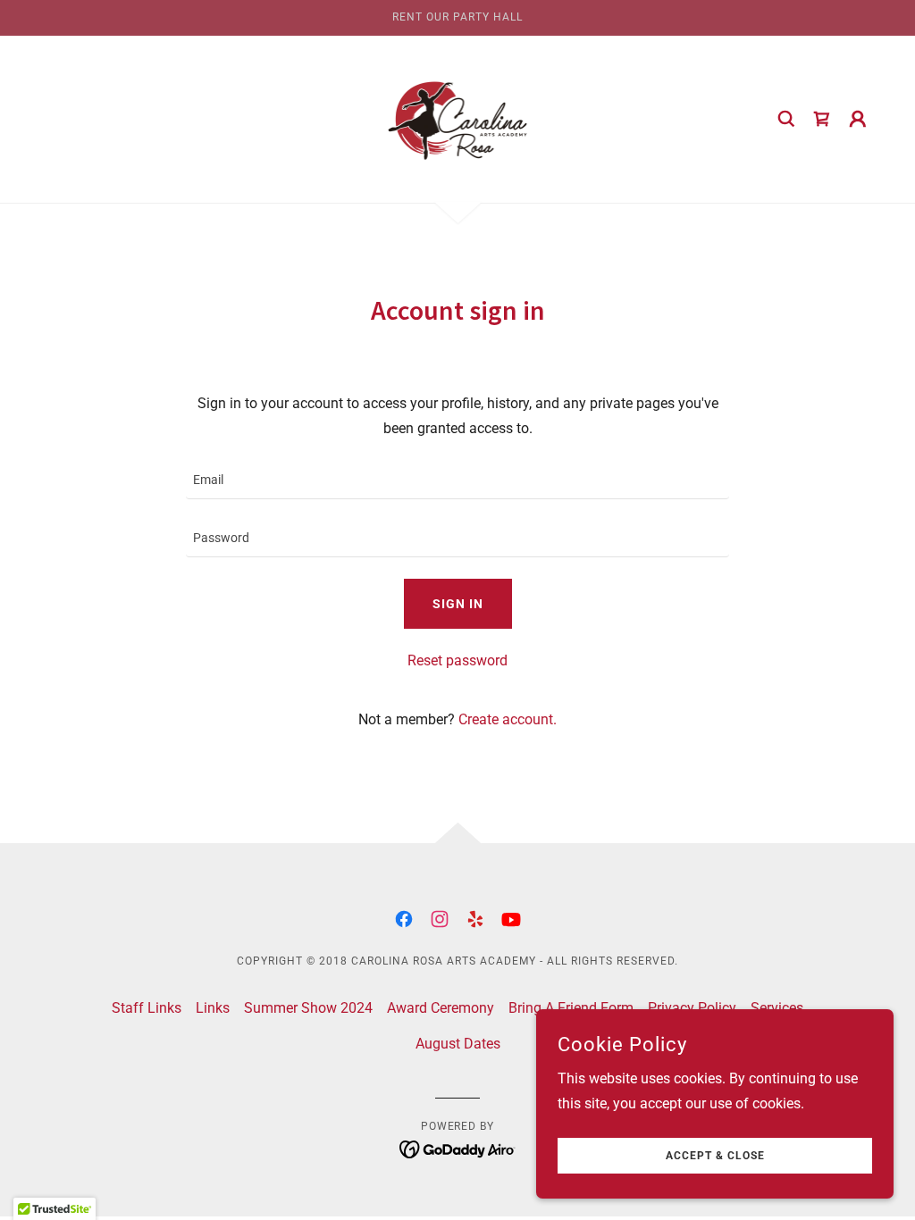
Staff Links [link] (146, 1007)
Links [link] (213, 1007)
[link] (458, 118)
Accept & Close (715, 1155)
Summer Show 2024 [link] (308, 1007)
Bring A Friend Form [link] (571, 1007)
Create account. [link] (507, 719)
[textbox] (457, 481)
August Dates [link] (458, 1043)
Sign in (457, 604)
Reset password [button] (457, 660)
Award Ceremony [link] (440, 1007)
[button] (858, 119)
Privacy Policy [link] (692, 1007)
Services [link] (777, 1007)
